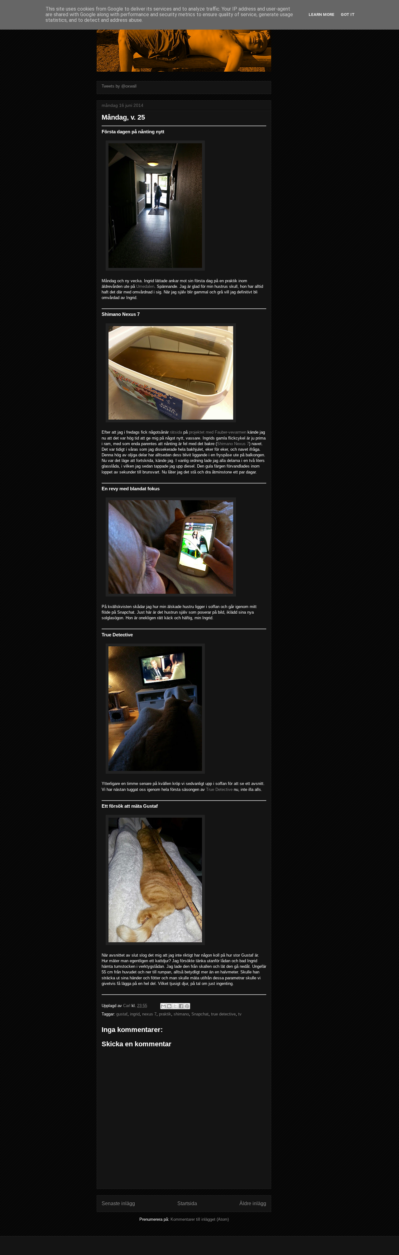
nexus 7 (149, 1014)
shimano (181, 1014)
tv (240, 1014)
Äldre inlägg (252, 1203)
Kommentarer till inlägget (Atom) (200, 1219)
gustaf (121, 1014)
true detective (223, 1014)
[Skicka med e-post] (163, 1006)
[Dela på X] (175, 1006)
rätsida (176, 432)
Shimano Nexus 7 (233, 443)
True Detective (219, 789)
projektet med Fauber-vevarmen (217, 432)
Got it (348, 14)
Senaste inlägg (118, 1203)
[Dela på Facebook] (181, 1006)
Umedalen (145, 286)
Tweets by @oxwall (119, 86)
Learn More (321, 14)
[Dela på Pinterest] (187, 1006)
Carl (127, 1005)
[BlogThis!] (169, 1006)
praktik (165, 1014)
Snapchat (200, 1014)
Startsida (187, 1203)
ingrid (135, 1014)
